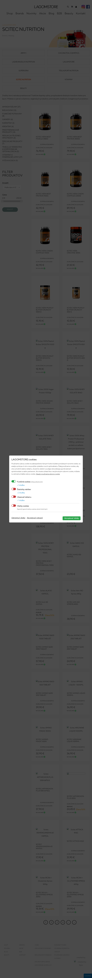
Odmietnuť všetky (18, 518)
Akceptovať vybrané (35, 518)
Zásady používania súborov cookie (48, 474)
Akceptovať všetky (71, 518)
